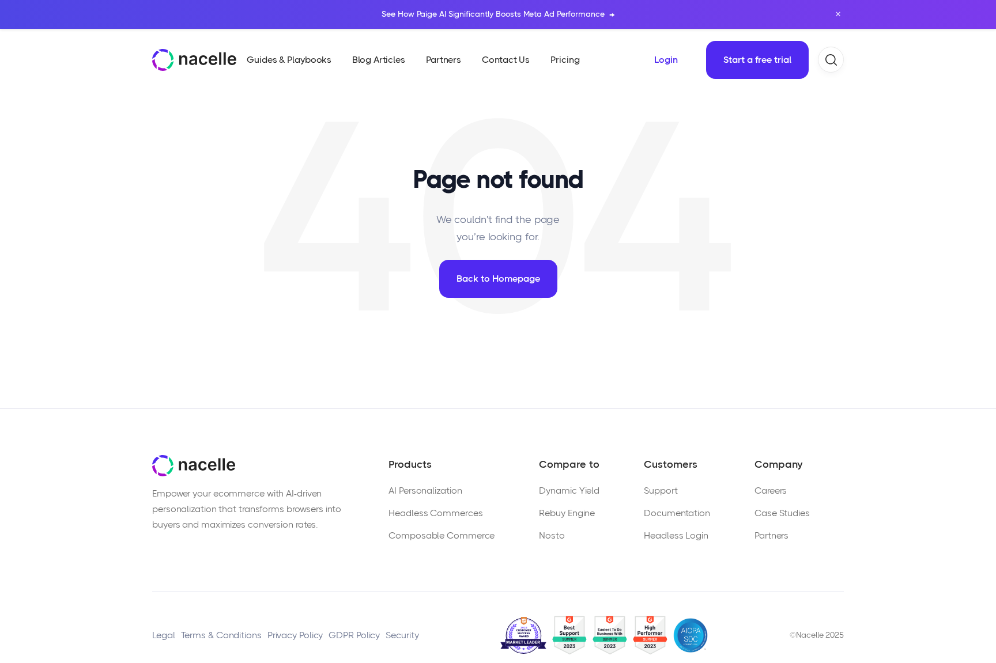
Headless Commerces (435, 512)
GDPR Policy (354, 635)
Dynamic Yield (569, 490)
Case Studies (782, 512)
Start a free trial (757, 59)
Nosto (552, 535)
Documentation (677, 512)
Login (666, 59)
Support (660, 490)
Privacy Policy (295, 635)
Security (402, 635)
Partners (771, 535)
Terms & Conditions (221, 635)
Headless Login (676, 535)
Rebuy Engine (567, 512)
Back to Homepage (498, 278)
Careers (770, 490)
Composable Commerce (441, 535)
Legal (163, 635)
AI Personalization (425, 490)
